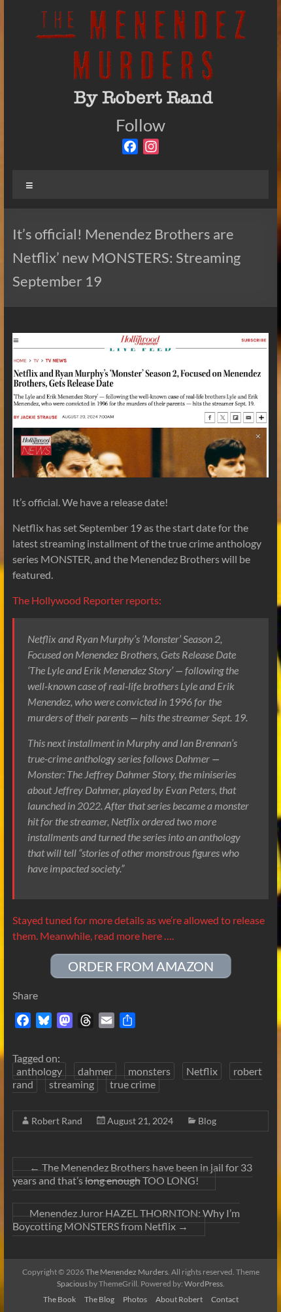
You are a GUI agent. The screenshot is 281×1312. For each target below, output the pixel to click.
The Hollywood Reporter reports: (86, 600)
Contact (225, 1299)
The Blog (99, 1299)
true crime (133, 1084)
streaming (71, 1084)
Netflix (202, 1071)
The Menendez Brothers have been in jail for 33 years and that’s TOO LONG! (132, 1173)
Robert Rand (56, 1120)
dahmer (95, 1071)
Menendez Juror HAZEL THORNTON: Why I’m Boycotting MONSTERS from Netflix (126, 1219)
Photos (135, 1299)
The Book (59, 1299)
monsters (149, 1071)
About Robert (179, 1299)
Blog (207, 1120)
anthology (39, 1071)
